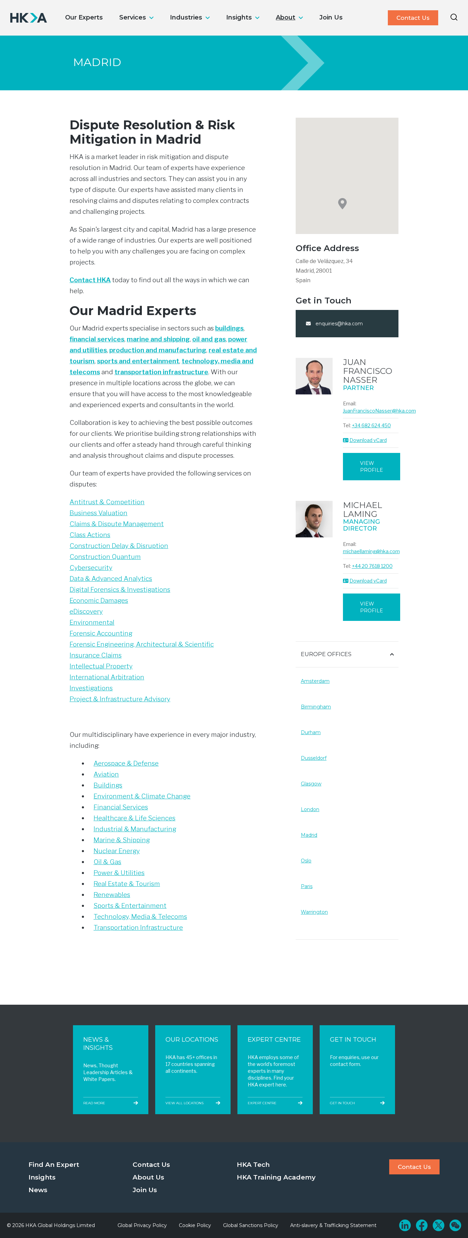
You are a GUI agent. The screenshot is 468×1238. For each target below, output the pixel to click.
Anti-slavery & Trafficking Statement (333, 1225)
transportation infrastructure (161, 372)
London (310, 809)
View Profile (371, 466)
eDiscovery (86, 611)
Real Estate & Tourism (127, 884)
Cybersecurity (91, 568)
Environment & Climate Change (142, 796)
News (37, 1190)
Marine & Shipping (122, 840)
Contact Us (413, 17)
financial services (97, 339)
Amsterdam (315, 681)
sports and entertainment (138, 361)
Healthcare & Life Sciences (134, 818)
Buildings (108, 785)
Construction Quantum (105, 557)
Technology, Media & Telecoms (140, 917)
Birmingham (316, 707)
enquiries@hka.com (338, 324)
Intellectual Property (101, 666)
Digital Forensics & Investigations (120, 590)
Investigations (91, 688)
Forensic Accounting (101, 633)
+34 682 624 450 (371, 425)
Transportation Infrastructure (138, 927)
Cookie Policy (195, 1225)
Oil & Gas (107, 862)
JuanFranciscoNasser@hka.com (379, 411)
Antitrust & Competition (107, 502)
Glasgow (311, 784)
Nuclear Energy (117, 851)
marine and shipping (158, 339)
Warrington (314, 912)
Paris (306, 886)
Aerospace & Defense (126, 763)
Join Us (331, 17)
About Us (148, 1177)
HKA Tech (253, 1165)
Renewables (112, 895)
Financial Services (121, 807)
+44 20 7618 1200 (372, 566)
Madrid (309, 835)
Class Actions (90, 535)
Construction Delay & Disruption (119, 546)
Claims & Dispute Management (117, 524)
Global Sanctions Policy (250, 1225)
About (285, 17)
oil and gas (209, 339)
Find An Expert (53, 1165)
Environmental (92, 622)
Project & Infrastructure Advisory (120, 699)
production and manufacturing (157, 350)
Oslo (306, 861)
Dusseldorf (314, 758)
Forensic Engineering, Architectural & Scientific (142, 644)
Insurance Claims (96, 655)
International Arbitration (107, 677)
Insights (239, 17)
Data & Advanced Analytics (111, 579)
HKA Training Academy (276, 1177)
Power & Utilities (119, 873)
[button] (342, 203)
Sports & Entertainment (130, 906)
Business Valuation (98, 513)
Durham (311, 732)
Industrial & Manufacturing (135, 829)
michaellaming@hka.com (371, 551)
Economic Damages (99, 600)
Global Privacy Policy (142, 1225)
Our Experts (84, 17)
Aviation (106, 774)
